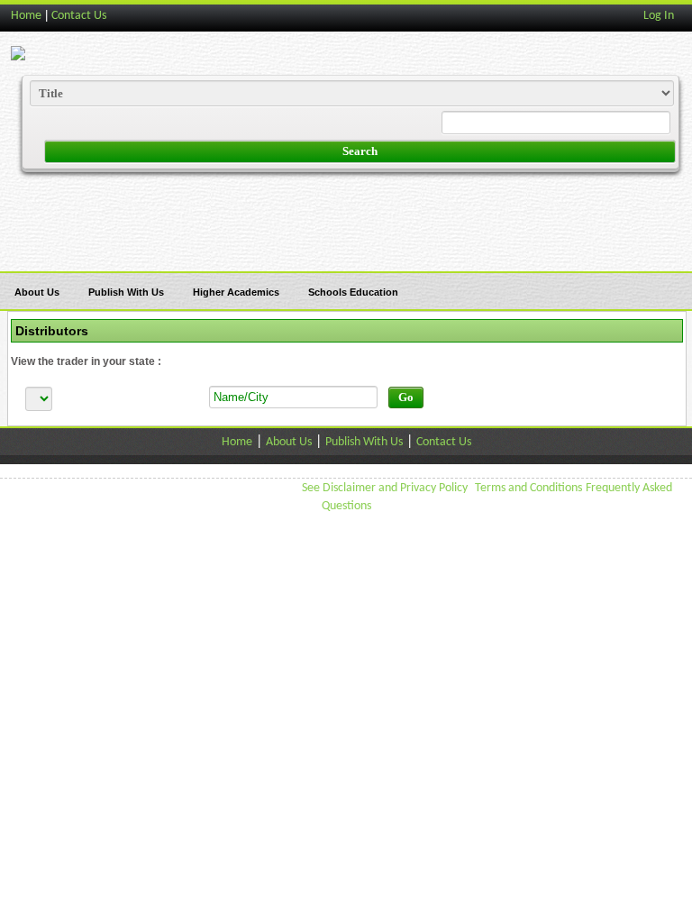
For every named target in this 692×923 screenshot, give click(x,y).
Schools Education (353, 292)
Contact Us (78, 16)
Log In (658, 16)
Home (26, 16)
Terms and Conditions (528, 488)
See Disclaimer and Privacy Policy (385, 488)
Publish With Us (126, 292)
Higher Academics (236, 292)
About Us (36, 292)
